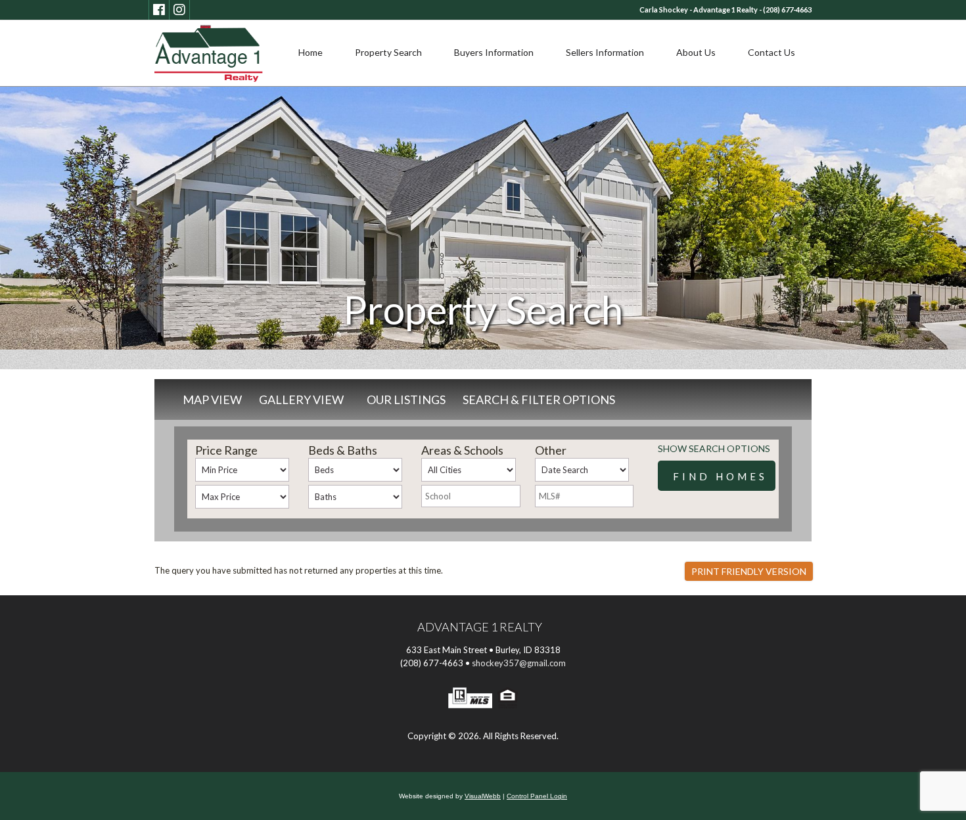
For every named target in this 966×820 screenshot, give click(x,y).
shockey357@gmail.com (519, 663)
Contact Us (771, 52)
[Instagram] (179, 10)
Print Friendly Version (748, 571)
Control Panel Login (537, 796)
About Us (696, 52)
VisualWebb (483, 796)
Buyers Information (494, 52)
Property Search (388, 52)
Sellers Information (605, 52)
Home (310, 52)
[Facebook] (159, 10)
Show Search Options (714, 448)
